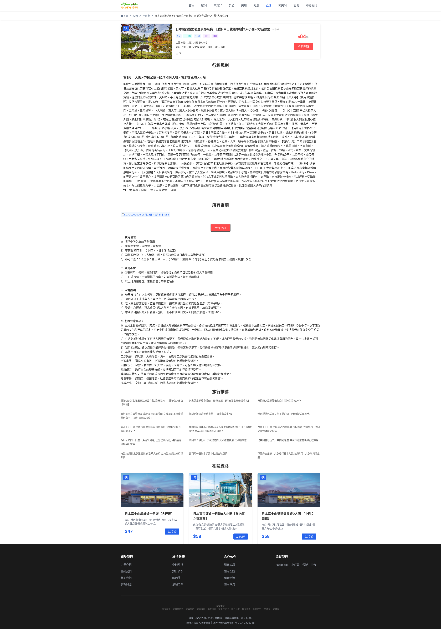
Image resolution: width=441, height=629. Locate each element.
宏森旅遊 (190, 609)
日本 (215, 36)
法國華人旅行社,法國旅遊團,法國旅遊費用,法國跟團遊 (218, 440)
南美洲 (282, 5)
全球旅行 (177, 564)
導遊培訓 (212, 609)
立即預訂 (220, 228)
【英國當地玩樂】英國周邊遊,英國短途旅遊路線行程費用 (288, 440)
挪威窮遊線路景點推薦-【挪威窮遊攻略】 (211, 413)
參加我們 (126, 578)
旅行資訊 (177, 571)
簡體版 (267, 609)
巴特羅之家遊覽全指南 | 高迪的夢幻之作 (279, 400)
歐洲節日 (177, 578)
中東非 (218, 5)
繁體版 (276, 609)
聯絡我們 (311, 5)
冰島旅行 (257, 609)
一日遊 (146, 15)
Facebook (282, 564)
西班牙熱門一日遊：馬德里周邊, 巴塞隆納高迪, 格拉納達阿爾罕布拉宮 (151, 442)
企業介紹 (126, 564)
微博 (305, 564)
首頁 (191, 5)
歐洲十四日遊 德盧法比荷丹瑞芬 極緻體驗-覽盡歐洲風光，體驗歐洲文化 (152, 428)
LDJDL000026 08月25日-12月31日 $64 (146, 214)
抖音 (313, 564)
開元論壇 (229, 564)
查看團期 (303, 46)
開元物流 (229, 578)
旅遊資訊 (201, 609)
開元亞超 (229, 571)
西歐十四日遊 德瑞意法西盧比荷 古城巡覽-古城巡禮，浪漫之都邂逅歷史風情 (289, 428)
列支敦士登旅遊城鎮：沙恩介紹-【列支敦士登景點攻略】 (219, 400)
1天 (178, 36)
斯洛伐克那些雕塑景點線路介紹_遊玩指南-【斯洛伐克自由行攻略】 (152, 402)
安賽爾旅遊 (178, 609)
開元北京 (235, 609)
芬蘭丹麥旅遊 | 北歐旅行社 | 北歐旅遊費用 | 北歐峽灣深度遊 (289, 455)
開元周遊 (166, 609)
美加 (244, 5)
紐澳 (256, 5)
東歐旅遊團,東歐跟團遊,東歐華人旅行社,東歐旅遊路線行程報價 (152, 455)
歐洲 (204, 5)
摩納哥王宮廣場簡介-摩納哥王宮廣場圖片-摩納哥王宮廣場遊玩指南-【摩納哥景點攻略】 (152, 415)
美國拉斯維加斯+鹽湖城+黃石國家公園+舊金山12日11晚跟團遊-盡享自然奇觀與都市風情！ (220, 428)
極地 (296, 5)
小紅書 (295, 564)
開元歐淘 (229, 584)
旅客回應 (126, 584)
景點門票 (177, 584)
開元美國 (246, 609)
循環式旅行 (223, 609)
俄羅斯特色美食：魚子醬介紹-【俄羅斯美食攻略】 (285, 413)
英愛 (231, 5)
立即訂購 (172, 531)
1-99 (197, 36)
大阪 (206, 36)
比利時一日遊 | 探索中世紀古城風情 (208, 453)
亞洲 (268, 5)
